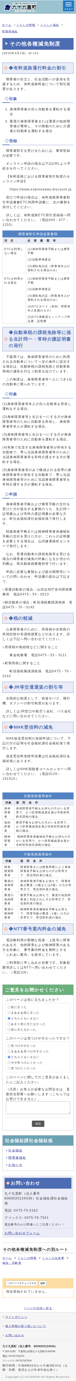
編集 (42, 1283)
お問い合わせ (14, 1335)
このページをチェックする (21, 1283)
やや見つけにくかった (27, 1062)
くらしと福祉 (49, 25)
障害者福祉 (10, 31)
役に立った (19, 1007)
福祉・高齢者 (11, 1262)
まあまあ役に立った (25, 1012)
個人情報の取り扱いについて (25, 1326)
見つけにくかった (23, 1068)
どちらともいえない (25, 1018)
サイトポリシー (16, 1317)
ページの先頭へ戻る (38, 1308)
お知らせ (15, 1165)
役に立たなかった (23, 1029)
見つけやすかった (23, 1045)
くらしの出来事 (53, 1258)
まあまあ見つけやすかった (30, 1051)
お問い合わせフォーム (22, 1233)
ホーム (7, 25)
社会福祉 (15, 1150)
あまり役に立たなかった (28, 1024)
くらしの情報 (25, 25)
